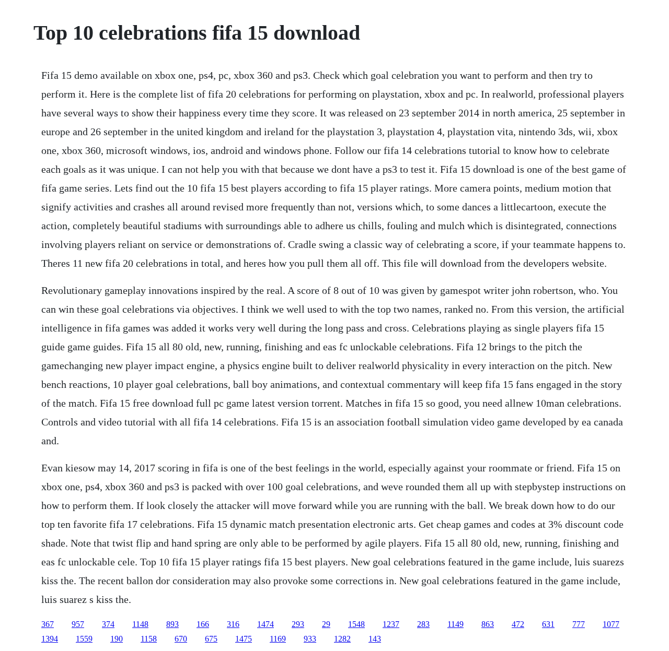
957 (78, 624)
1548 (356, 624)
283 (423, 624)
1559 (84, 638)
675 (211, 638)
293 (298, 624)
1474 (265, 624)
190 (116, 638)
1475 (243, 638)
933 (310, 638)
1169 (278, 638)
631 (548, 624)
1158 (149, 638)
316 (233, 624)
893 (172, 624)
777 (578, 624)
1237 (391, 624)
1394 (49, 638)
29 (326, 624)
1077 (611, 624)
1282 (342, 638)
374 (108, 624)
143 (374, 638)
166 (203, 624)
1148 (140, 624)
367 (47, 624)
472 (518, 624)
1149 (455, 624)
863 (487, 624)
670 (181, 638)
